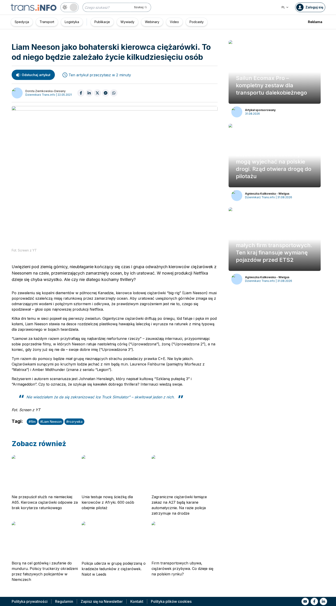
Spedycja (22, 22)
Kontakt (136, 601)
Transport (47, 22)
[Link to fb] (314, 601)
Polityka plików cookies (171, 601)
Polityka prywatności (30, 601)
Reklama (315, 22)
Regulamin (64, 601)
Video (174, 22)
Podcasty (196, 22)
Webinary (152, 22)
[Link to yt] (305, 601)
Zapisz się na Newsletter (102, 601)
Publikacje (102, 22)
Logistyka (72, 22)
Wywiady (127, 22)
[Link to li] (323, 601)
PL (283, 7)
